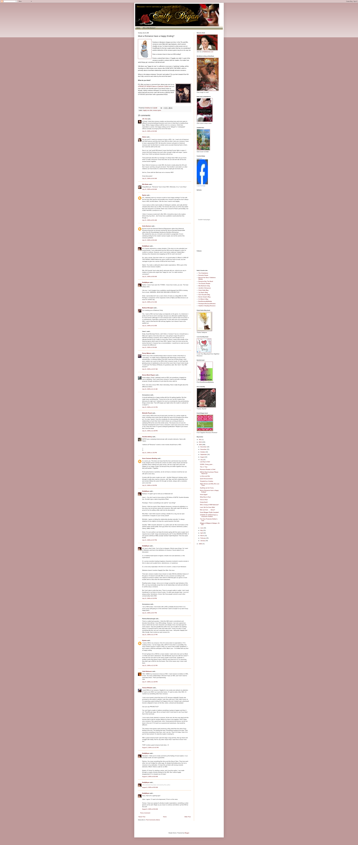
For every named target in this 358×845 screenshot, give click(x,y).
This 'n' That (203, 467)
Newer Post (141, 816)
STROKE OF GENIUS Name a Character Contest (153, 86)
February (203, 538)
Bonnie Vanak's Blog (204, 297)
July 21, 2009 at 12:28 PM (150, 431)
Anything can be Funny (207, 488)
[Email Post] (161, 108)
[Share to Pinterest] (171, 108)
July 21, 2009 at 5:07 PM (149, 540)
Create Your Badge (201, 185)
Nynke (144, 195)
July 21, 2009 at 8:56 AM (149, 276)
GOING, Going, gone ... (207, 464)
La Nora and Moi (205, 476)
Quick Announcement (206, 478)
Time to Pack (204, 499)
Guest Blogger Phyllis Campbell (209, 512)
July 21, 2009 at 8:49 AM (149, 189)
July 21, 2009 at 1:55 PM (149, 452)
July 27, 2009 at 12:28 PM (150, 682)
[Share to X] (168, 108)
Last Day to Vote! (205, 461)
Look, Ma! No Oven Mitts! (207, 507)
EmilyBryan (145, 246)
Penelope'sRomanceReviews (207, 303)
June (202, 528)
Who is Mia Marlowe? (149, 28)
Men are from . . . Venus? (207, 510)
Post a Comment (145, 813)
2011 (200, 439)
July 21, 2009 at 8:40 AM (149, 131)
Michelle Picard (147, 413)
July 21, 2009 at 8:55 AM (149, 240)
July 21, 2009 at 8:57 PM (149, 613)
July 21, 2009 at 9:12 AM (149, 302)
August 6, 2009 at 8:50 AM (150, 776)
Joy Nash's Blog (203, 292)
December (203, 447)
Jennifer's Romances (204, 288)
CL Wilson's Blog (203, 299)
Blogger (187, 833)
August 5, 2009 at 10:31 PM (150, 747)
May (201, 530)
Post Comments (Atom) (153, 820)
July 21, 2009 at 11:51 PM (149, 665)
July (201, 459)
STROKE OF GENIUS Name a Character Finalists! (209, 515)
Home (138, 28)
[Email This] (164, 108)
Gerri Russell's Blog (204, 294)
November (203, 449)
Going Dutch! (204, 502)
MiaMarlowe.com (208, 51)
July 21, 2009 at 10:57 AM (150, 369)
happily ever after (147, 110)
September (203, 454)
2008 (200, 544)
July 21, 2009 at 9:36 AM (149, 347)
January (202, 540)
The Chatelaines (203, 273)
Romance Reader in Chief (207, 469)
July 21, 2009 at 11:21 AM (149, 389)
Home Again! (204, 494)
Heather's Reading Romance (206, 305)
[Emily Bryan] (202, 184)
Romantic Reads (203, 275)
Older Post (187, 816)
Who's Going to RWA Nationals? (209, 504)
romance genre (157, 110)
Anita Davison (146, 226)
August (202, 457)
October (202, 452)
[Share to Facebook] (170, 108)
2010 (200, 442)
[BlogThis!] (166, 108)
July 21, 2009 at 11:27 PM (149, 634)
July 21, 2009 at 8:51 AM (149, 220)
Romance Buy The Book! (205, 281)
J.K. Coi (144, 119)
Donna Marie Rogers (148, 375)
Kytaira (144, 640)
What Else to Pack (205, 497)
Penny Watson (146, 353)
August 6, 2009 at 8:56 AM (150, 809)
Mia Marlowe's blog (204, 285)
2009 (200, 444)
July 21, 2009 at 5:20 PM (149, 598)
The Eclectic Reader (204, 283)
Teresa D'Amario (147, 687)
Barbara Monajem (147, 308)
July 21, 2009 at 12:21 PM (150, 407)
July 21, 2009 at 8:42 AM (149, 178)
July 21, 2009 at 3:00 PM (149, 485)
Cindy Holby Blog (203, 290)
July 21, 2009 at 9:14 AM (149, 325)
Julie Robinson (147, 671)
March (202, 535)
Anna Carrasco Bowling (149, 458)
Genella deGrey (147, 436)
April (201, 533)
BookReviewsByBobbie (205, 301)
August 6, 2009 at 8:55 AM (150, 787)
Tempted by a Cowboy (206, 481)
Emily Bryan (199, 158)
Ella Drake (145, 184)
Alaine (144, 137)
